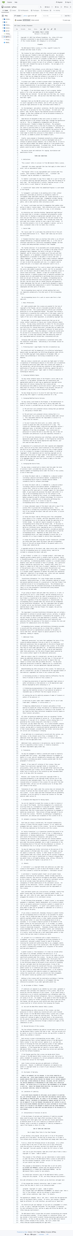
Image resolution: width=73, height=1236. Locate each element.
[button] (47, 7)
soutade (7, 7)
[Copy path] (35, 15)
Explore (9, 2)
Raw (17, 29)
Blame (29, 29)
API (47, 1234)
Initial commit (35, 20)
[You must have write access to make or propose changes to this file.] (55, 29)
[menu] (27, 1234)
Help (16, 2)
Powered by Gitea (22, 1232)
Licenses (41, 1234)
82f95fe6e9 (26, 20)
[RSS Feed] (41, 7)
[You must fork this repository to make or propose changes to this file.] (51, 29)
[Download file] (41, 29)
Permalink (23, 29)
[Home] (3, 2)
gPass (14, 7)
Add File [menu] (67, 15)
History (35, 29)
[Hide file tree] (2, 15)
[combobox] (52, 15)
